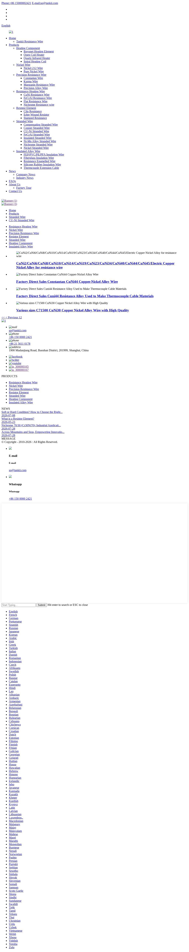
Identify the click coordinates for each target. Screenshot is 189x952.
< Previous (12, 317)
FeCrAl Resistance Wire (38, 98)
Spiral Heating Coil (35, 61)
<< (3, 317)
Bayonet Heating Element (39, 51)
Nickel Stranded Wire (36, 147)
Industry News (24, 177)
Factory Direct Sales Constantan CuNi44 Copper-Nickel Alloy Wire (67, 282)
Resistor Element (26, 108)
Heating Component (28, 48)
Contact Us (15, 191)
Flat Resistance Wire (35, 101)
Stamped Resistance (35, 118)
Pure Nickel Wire (34, 71)
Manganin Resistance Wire (39, 84)
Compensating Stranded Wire (41, 124)
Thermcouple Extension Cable (41, 167)
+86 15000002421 (16, 3)
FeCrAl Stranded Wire (37, 134)
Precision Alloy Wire (36, 88)
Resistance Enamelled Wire (39, 161)
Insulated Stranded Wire (37, 137)
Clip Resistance (33, 111)
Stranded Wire (24, 121)
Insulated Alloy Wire (28, 151)
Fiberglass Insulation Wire (39, 157)
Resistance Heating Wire (30, 91)
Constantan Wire (33, 78)
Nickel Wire (23, 64)
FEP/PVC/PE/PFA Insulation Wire (44, 154)
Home (12, 38)
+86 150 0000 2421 (20, 337)
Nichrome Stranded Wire (38, 144)
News (12, 171)
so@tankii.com (45, 3)
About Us (14, 184)
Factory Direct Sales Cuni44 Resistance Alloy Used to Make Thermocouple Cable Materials (85, 296)
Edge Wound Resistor (36, 114)
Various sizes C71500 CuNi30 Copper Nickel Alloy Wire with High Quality (72, 310)
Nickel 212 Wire (33, 68)
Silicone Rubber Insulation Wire (42, 164)
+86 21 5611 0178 (19, 343)
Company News (25, 174)
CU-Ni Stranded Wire (36, 131)
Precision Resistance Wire (31, 74)
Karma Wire (31, 81)
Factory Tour (23, 187)
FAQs (12, 181)
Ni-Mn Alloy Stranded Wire (40, 141)
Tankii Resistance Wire (29, 41)
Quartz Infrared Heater (37, 58)
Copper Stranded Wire (37, 127)
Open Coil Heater (34, 54)
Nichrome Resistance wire (39, 104)
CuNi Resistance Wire (36, 94)
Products (14, 44)
